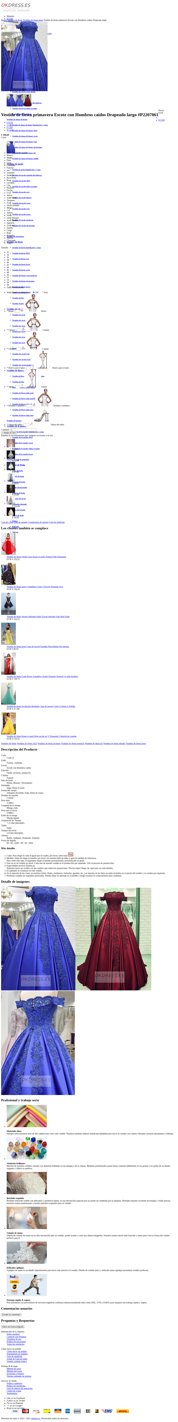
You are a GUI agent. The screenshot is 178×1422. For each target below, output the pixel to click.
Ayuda (49, 33)
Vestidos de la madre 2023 (22, 437)
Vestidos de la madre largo (22, 454)
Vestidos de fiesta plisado (114, 743)
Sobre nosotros (13, 1334)
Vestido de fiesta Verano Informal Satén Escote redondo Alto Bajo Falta (38, 616)
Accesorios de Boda (16, 465)
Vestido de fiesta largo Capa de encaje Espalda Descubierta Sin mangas (38, 646)
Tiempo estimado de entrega (19, 1376)
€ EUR (10, 122)
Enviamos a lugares (15, 1373)
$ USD (10, 19)
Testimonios (12, 1393)
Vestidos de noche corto (21, 203)
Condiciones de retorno (38, 522)
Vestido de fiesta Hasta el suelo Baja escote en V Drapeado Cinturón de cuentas (41, 736)
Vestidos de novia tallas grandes (24, 108)
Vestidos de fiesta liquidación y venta (26, 248)
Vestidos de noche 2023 (21, 181)
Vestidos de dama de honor (17, 119)
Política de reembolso (16, 1386)
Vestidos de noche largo (21, 214)
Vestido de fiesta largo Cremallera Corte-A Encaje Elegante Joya (35, 586)
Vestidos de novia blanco (21, 114)
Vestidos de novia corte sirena (23, 92)
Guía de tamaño (21, 522)
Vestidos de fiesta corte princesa (24, 276)
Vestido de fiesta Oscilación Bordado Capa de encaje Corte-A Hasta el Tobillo (41, 706)
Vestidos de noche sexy (21, 192)
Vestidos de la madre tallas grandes (26, 449)
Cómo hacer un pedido (17, 1351)
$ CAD (10, 130)
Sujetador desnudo (19, 504)
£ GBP (10, 125)
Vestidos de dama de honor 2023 (24, 131)
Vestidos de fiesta (15, 242)
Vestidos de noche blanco (22, 198)
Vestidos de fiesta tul (94, 743)
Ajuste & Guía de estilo (17, 1359)
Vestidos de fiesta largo (21, 264)
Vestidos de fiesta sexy (20, 259)
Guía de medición (57, 522)
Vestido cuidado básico (17, 1361)
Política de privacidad (16, 1341)
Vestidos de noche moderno (22, 220)
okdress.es (35, 1418)
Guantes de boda (18, 482)
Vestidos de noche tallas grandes (24, 186)
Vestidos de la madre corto (22, 443)
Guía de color (7, 522)
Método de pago (14, 1368)
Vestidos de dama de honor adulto (25, 159)
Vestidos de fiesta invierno (49, 743)
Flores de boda (18, 515)
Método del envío (14, 1371)
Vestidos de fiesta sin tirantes (23, 281)
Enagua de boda (18, 493)
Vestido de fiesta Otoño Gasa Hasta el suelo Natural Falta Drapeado (36, 557)
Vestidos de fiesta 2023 (21, 253)
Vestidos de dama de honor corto (25, 136)
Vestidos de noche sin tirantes (23, 226)
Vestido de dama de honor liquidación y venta (30, 125)
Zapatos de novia (19, 499)
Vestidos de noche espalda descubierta (27, 175)
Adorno (15, 532)
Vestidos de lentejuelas (15, 236)
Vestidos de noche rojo (21, 209)
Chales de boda (18, 476)
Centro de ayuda (14, 1391)
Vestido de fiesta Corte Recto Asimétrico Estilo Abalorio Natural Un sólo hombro (42, 676)
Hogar (4, 20)
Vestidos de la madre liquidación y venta (28, 432)
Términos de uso (14, 1339)
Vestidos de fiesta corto (21, 270)
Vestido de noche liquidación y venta (26, 170)
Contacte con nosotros (16, 1336)
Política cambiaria (14, 1383)
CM (36, 292)
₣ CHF (10, 127)
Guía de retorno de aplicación (20, 1388)
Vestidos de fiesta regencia (72, 743)
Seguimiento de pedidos (17, 1354)
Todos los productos (15, 1344)
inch (46, 292)
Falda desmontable (19, 487)
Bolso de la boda (18, 510)
